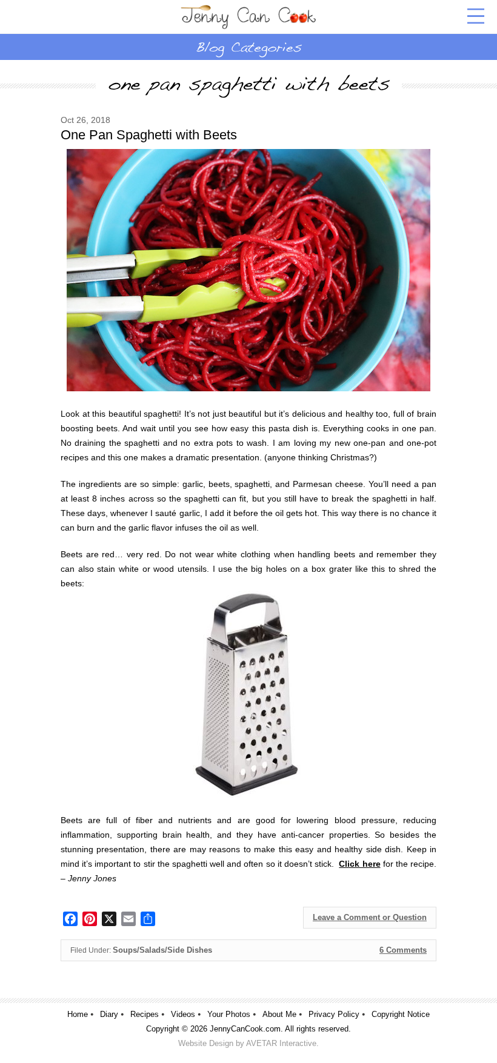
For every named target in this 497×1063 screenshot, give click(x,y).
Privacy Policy (334, 1014)
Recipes (144, 1014)
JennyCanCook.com (245, 1028)
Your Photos (228, 1014)
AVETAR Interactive (281, 1043)
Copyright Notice (401, 1014)
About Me (279, 1014)
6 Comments (403, 950)
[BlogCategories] (248, 46)
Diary (109, 1014)
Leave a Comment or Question (370, 917)
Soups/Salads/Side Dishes (162, 950)
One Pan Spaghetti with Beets (149, 134)
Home (77, 1014)
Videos (183, 1014)
